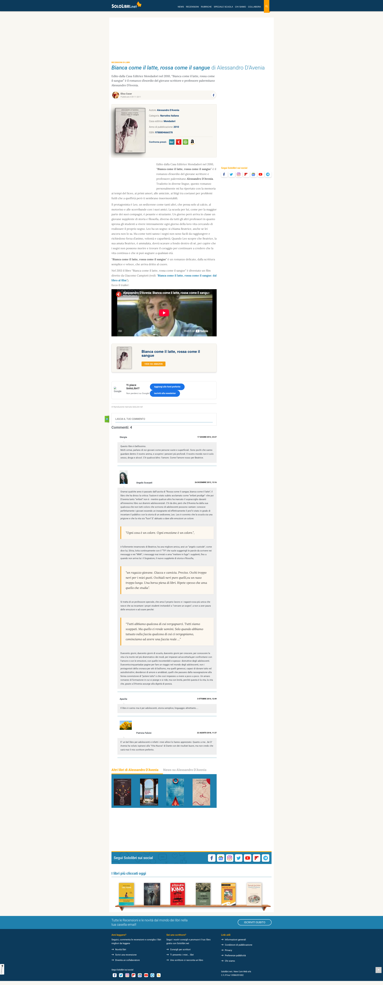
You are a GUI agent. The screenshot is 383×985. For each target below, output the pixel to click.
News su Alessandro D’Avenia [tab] (184, 770)
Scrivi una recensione (126, 954)
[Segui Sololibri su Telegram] (268, 174)
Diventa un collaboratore (127, 960)
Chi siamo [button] (240, 7)
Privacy (228, 950)
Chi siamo (230, 961)
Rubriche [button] (206, 7)
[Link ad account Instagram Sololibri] (127, 975)
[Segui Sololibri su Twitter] (231, 174)
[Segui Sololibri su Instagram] (239, 174)
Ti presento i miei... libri (182, 954)
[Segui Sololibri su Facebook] (224, 174)
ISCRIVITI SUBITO (254, 922)
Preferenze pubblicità (235, 955)
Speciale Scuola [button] (223, 7)
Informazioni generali (235, 939)
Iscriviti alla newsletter (165, 393)
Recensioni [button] (192, 7)
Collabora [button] (254, 7)
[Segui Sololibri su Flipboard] (246, 174)
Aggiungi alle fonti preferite (167, 386)
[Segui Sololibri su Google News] (253, 174)
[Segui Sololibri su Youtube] (261, 174)
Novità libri (120, 949)
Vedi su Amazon (153, 363)
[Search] (266, 6)
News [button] (181, 7)
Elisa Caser (126, 93)
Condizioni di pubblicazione (238, 945)
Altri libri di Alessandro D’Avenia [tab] (134, 770)
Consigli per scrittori (180, 949)
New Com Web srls (242, 971)
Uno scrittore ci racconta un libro (186, 960)
